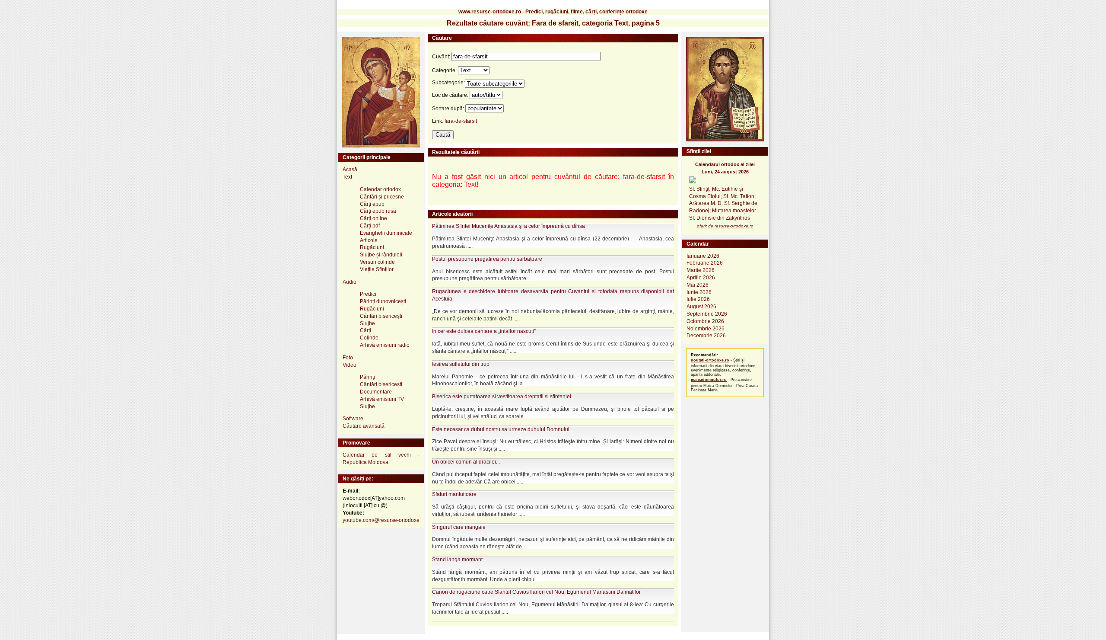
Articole (369, 240)
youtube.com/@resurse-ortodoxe (381, 520)
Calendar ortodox (380, 189)
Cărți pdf (370, 226)
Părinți (367, 377)
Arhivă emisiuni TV (382, 399)
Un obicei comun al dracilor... (466, 462)
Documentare (376, 392)
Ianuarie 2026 (702, 256)
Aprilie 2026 (700, 278)
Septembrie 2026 (706, 314)
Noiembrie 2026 (705, 329)
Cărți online (373, 218)
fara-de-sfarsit (461, 121)
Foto (348, 358)
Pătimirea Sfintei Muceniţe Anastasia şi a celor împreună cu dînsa (508, 226)
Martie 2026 (700, 270)
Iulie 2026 (698, 299)
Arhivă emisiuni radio (385, 345)
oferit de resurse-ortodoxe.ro (725, 226)
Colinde (369, 338)
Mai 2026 (697, 285)
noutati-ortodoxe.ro (710, 360)
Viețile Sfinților (377, 269)
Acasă (350, 169)
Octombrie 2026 (705, 321)
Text (347, 177)
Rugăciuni (372, 247)
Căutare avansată (364, 426)
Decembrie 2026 (706, 336)
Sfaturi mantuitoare (454, 494)
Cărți (365, 330)
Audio (349, 282)
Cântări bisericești (381, 316)
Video (349, 365)
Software (353, 419)
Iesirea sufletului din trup (460, 364)
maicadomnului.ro (709, 380)
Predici (368, 294)
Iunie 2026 (699, 292)
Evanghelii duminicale (386, 233)
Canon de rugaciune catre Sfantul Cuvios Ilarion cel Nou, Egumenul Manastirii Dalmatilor (536, 592)
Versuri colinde (377, 262)
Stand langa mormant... (459, 560)
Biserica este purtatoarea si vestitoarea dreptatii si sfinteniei (501, 397)
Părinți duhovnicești (383, 301)
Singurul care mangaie (459, 527)
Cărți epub (372, 204)
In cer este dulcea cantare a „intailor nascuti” (484, 331)
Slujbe (367, 323)
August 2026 (701, 307)
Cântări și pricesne (382, 197)
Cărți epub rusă (378, 211)
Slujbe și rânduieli (381, 255)
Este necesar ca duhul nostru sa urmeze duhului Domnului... (502, 429)
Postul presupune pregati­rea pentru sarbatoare (487, 259)
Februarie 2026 (704, 263)
